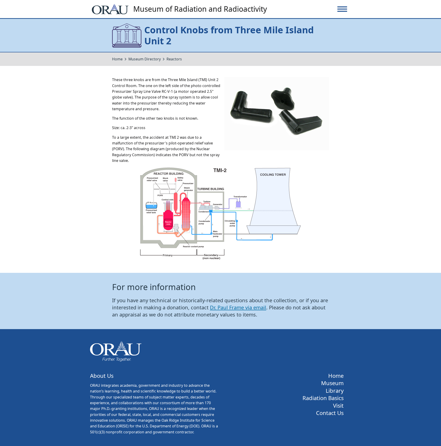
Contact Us (330, 413)
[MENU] (342, 9)
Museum (332, 383)
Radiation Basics (323, 398)
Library (335, 390)
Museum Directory (144, 59)
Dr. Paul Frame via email (238, 307)
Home (117, 59)
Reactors (174, 59)
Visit (338, 405)
